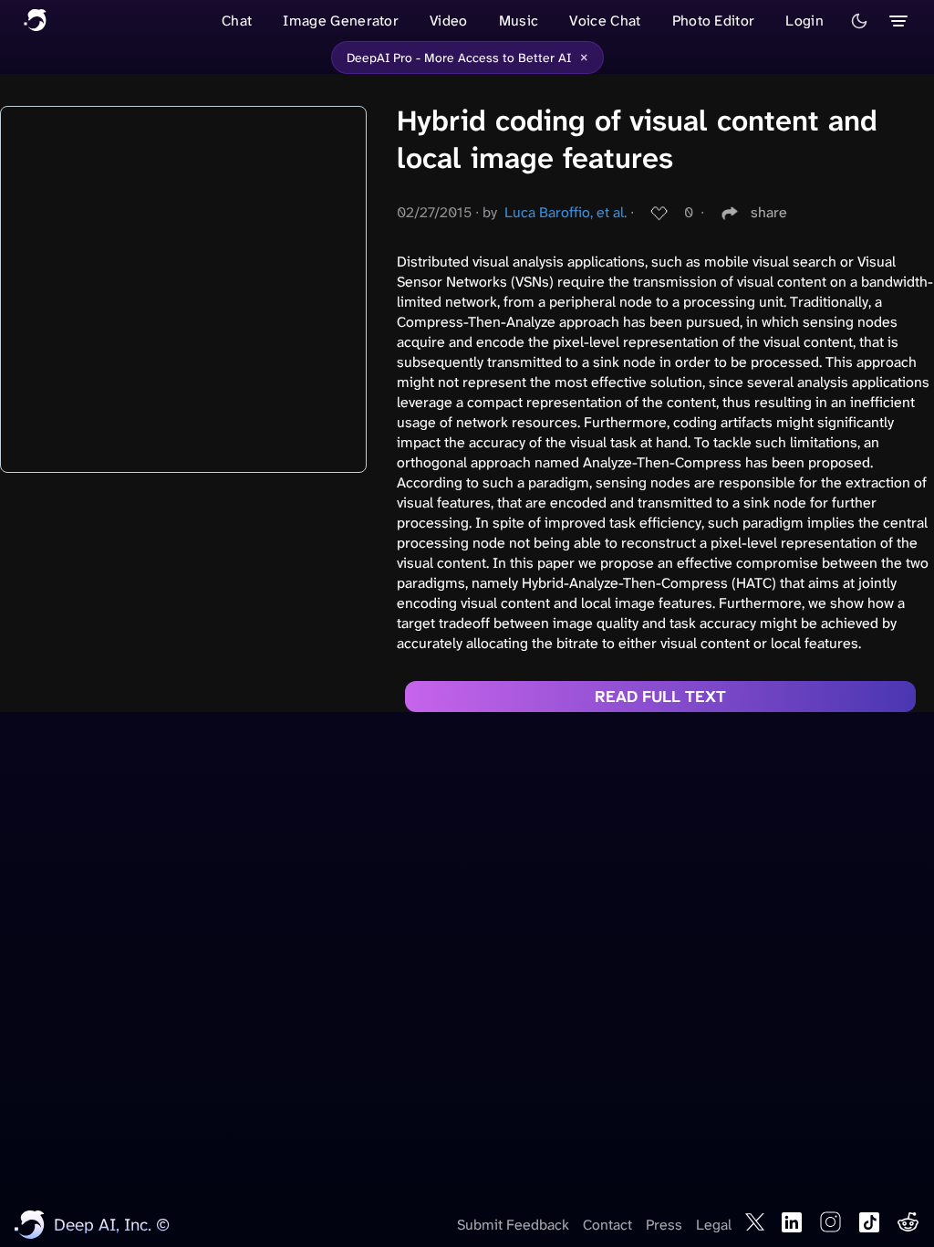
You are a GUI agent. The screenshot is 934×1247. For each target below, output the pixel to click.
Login (804, 20)
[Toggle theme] (859, 21)
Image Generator (341, 20)
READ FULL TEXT (660, 696)
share (769, 212)
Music (519, 20)
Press (664, 1224)
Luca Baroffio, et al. (565, 212)
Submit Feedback (513, 1224)
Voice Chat (604, 20)
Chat (237, 20)
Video (449, 20)
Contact (607, 1224)
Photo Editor (713, 20)
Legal (714, 1224)
